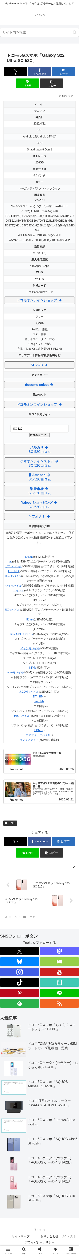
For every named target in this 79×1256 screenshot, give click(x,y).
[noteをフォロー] (59, 982)
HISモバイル (22, 715)
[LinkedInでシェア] (30, 1133)
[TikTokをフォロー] (19, 982)
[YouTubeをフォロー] (59, 972)
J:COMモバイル (29, 691)
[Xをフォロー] (19, 951)
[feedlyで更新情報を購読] (19, 1003)
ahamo (29, 556)
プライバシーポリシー (39, 1242)
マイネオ (18, 590)
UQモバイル (12, 609)
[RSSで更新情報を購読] (59, 1003)
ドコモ (12, 823)
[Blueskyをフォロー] (19, 961)
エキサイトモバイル (38, 735)
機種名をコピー (39, 435)
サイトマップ (20, 1236)
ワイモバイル (13, 585)
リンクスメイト (29, 739)
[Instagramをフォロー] (19, 972)
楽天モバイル (13, 576)
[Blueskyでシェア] (48, 1110)
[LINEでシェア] (48, 1121)
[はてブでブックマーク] (30, 1121)
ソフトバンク (13, 566)
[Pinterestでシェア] (65, 1121)
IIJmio (30, 619)
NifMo (32, 667)
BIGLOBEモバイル (21, 634)
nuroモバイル (15, 672)
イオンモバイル (30, 648)
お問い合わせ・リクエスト (58, 1236)
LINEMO (13, 571)
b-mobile (39, 701)
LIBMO (38, 730)
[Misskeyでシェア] (65, 1110)
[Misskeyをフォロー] (59, 961)
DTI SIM (38, 696)
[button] (74, 32)
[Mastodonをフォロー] (59, 951)
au (10, 561)
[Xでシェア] (13, 1110)
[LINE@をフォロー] (59, 993)
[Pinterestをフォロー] (19, 993)
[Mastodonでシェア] (30, 1110)
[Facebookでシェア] (13, 1121)
